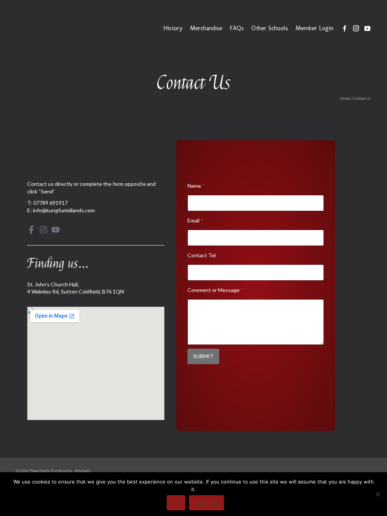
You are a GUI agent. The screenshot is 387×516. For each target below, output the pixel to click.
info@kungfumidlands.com (64, 210)
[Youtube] (55, 230)
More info (206, 503)
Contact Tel (201, 255)
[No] (377, 494)
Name (196, 185)
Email (195, 220)
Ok (176, 503)
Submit (203, 356)
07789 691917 (50, 202)
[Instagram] (43, 230)
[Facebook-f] (31, 230)
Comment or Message (215, 290)
